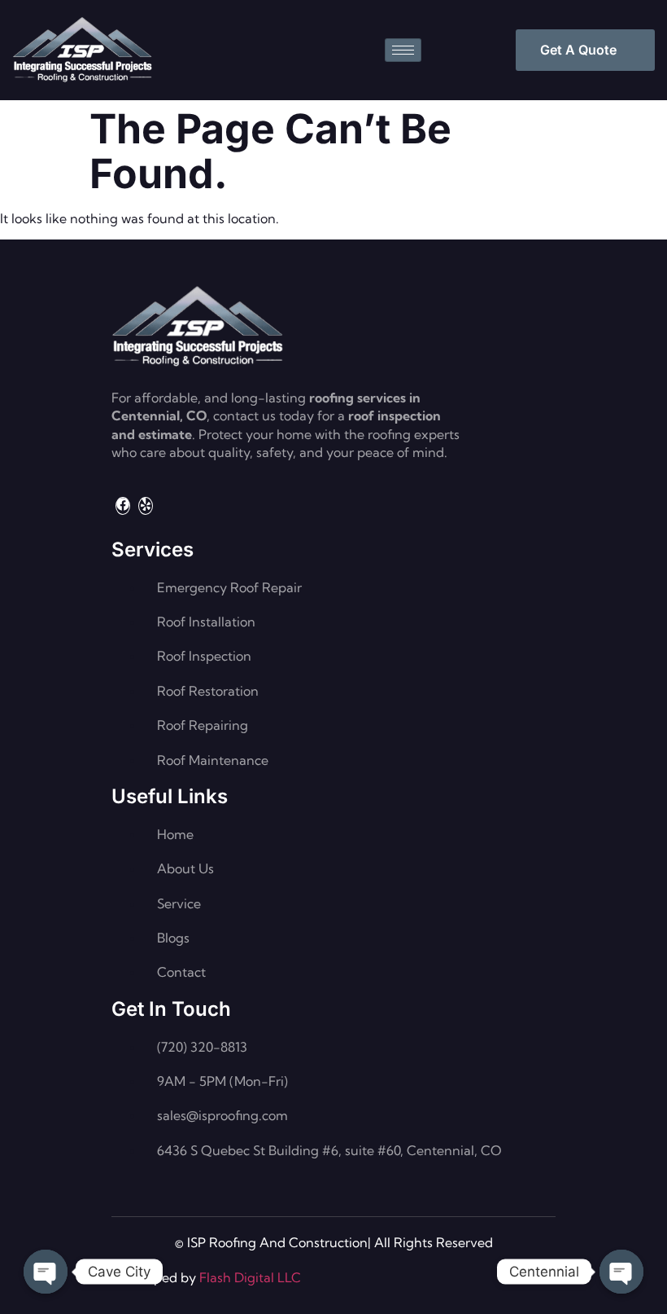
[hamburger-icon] (403, 50)
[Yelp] (145, 506)
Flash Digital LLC (250, 1277)
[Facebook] (123, 506)
